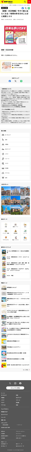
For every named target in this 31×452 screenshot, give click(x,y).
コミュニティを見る (15, 388)
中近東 (6, 168)
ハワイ (6, 154)
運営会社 (3, 431)
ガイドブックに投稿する (21, 435)
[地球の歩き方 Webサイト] (6, 1)
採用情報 (3, 438)
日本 (6, 177)
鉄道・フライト (15, 239)
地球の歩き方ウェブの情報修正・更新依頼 (12, 105)
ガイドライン (18, 433)
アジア (6, 163)
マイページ (19, 424)
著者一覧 (3, 420)
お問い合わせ (18, 438)
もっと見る (25, 369)
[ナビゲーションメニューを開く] (29, 2)
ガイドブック (4, 414)
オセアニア (7, 149)
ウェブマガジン (5, 409)
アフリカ (7, 173)
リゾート (7, 158)
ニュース (6, 5)
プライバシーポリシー (20, 431)
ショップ (25, 239)
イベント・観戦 (6, 233)
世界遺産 (15, 233)
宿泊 (25, 226)
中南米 (6, 144)
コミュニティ (4, 422)
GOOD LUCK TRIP (5, 427)
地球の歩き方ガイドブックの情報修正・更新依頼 (13, 106)
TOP (2, 5)
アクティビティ (6, 239)
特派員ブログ (4, 411)
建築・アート (15, 226)
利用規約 (3, 433)
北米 (6, 139)
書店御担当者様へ (4, 435)
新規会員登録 (5, 424)
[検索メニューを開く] (25, 2)
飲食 (6, 226)
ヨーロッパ (7, 134)
